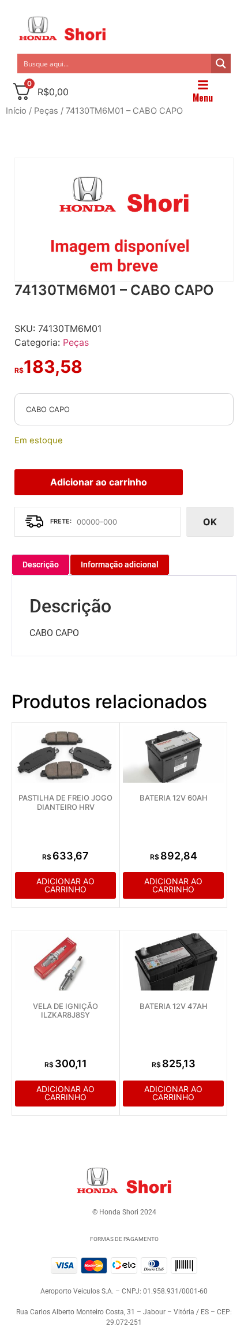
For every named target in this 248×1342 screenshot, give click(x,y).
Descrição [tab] (40, 564)
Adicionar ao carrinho (98, 482)
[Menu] (203, 85)
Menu (203, 97)
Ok (210, 522)
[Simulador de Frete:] (97, 522)
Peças (46, 111)
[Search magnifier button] (221, 63)
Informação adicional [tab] (120, 564)
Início (16, 111)
